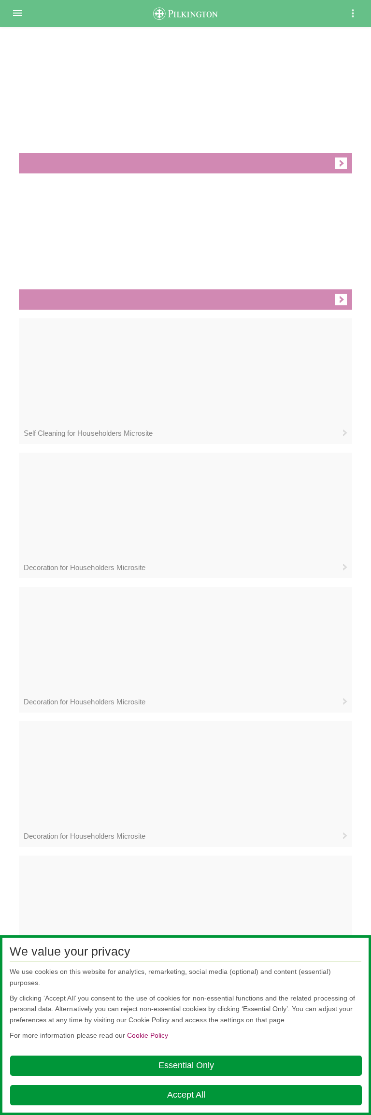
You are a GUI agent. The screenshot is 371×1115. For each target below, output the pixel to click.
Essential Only (186, 1065)
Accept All (186, 1095)
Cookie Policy (147, 1035)
